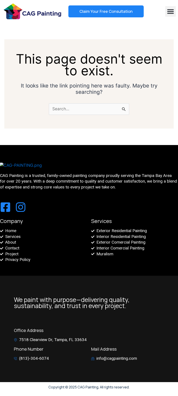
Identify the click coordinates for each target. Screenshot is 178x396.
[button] (170, 11)
